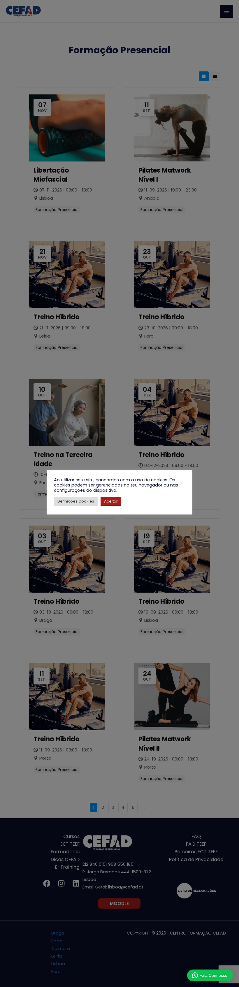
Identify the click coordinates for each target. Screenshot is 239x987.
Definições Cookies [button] (75, 501)
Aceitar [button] (111, 501)
